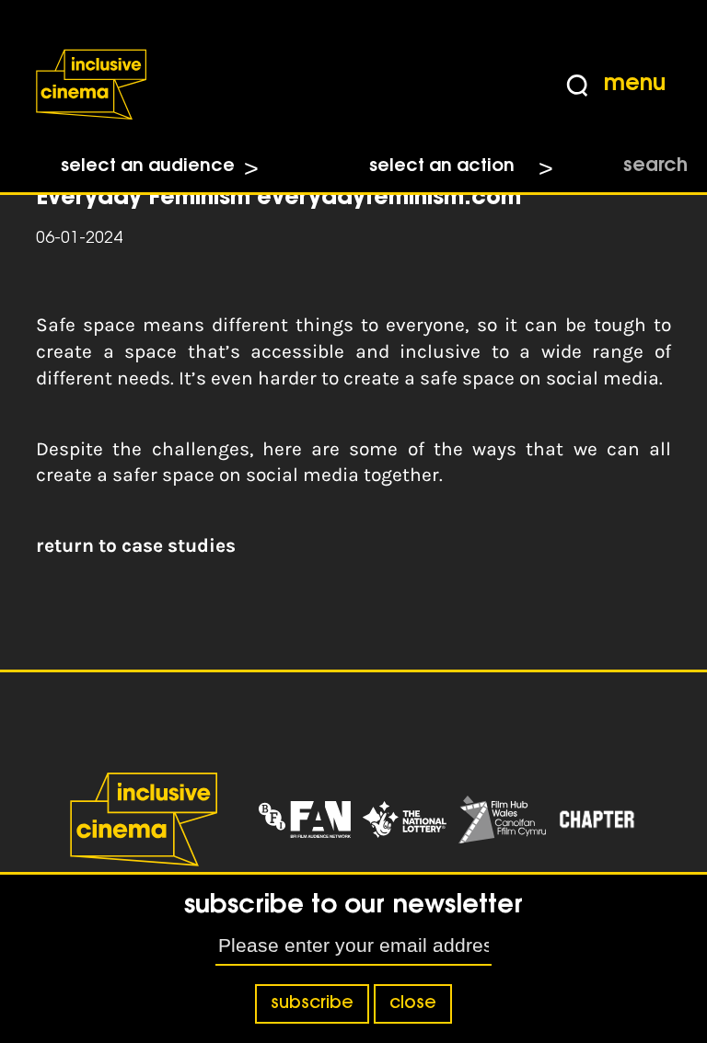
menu (635, 85)
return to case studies (136, 545)
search (655, 166)
